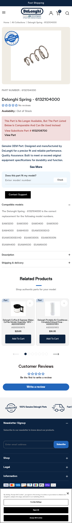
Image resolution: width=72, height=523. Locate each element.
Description (8, 255)
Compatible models (12, 205)
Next (56, 354)
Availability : (9, 111)
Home (6, 23)
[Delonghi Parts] (33, 13)
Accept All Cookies (36, 518)
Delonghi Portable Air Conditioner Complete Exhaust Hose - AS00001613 (52, 322)
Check (60, 180)
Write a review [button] (36, 387)
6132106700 (39, 131)
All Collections (18, 23)
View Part (10, 135)
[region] (36, 506)
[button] (10, 105)
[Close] (68, 493)
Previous (16, 354)
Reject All (36, 510)
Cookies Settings (35, 502)
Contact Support (18, 195)
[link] (29, 303)
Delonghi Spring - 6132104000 (31, 100)
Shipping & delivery (13, 263)
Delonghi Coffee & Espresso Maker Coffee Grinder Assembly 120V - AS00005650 (18, 322)
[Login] (52, 13)
